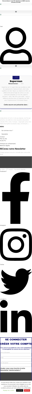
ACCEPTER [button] (19, 390)
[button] (16, 11)
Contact (2, 137)
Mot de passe (4, 362)
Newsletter (5, 134)
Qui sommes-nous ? (7, 130)
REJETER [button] (27, 390)
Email (1, 357)
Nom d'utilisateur (5, 352)
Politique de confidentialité (8, 143)
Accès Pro (3, 140)
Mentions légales (5, 145)
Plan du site (3, 138)
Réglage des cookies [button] (8, 390)
